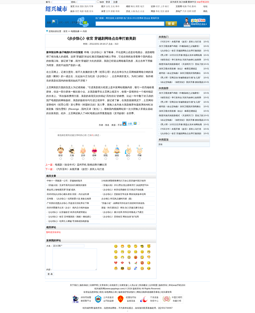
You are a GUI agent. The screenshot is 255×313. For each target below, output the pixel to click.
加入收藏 (183, 2)
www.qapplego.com (114, 288)
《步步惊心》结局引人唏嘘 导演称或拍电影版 (68, 221)
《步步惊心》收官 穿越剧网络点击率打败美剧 (180, 50)
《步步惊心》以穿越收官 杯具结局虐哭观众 (67, 212)
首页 (72, 6)
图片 (103, 6)
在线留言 (113, 285)
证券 (153, 6)
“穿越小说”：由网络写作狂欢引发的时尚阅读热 (122, 203)
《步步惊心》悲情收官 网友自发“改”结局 (120, 216)
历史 (128, 11)
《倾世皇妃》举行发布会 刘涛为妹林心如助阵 (180, 59)
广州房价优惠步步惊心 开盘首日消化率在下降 (68, 203)
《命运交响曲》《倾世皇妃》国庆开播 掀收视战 (181, 82)
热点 (137, 11)
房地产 (179, 11)
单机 (158, 11)
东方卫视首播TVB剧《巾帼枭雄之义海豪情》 (180, 46)
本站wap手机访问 (177, 285)
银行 (167, 6)
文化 (113, 6)
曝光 (133, 6)
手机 (189, 6)
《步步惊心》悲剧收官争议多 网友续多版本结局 (123, 194)
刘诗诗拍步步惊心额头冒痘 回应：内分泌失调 (68, 194)
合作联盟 (153, 285)
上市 (162, 6)
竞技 (162, 11)
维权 (128, 6)
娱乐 (72, 11)
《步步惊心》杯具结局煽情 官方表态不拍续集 (122, 189)
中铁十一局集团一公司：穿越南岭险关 (64, 180)
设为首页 (174, 2)
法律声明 (94, 285)
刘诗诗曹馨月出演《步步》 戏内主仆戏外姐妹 (68, 207)
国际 (82, 6)
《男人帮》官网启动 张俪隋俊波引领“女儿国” (180, 77)
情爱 (194, 11)
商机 (205, 11)
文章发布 (104, 285)
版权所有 (163, 285)
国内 (86, 6)
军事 (91, 6)
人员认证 (133, 285)
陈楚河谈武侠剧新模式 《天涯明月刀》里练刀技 (181, 64)
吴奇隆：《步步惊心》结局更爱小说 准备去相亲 (69, 198)
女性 (108, 6)
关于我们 (74, 285)
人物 (133, 11)
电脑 (184, 6)
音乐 (91, 11)
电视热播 (75, 31)
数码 (194, 6)
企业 (142, 11)
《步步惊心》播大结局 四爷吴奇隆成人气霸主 (122, 212)
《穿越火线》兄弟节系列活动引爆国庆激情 (66, 185)
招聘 (189, 11)
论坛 (205, 6)
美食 (77, 6)
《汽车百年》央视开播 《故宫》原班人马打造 (79, 169)
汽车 (184, 11)
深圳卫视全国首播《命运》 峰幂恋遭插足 (178, 68)
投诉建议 (143, 285)
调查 (137, 6)
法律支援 (123, 285)
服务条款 (84, 285)
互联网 (179, 6)
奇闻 (117, 11)
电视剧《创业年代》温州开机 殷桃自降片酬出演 (81, 164)
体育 (103, 11)
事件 (117, 6)
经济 (158, 6)
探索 (113, 11)
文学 (108, 11)
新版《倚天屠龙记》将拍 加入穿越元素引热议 (122, 207)
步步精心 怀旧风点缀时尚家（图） (117, 198)
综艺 (77, 11)
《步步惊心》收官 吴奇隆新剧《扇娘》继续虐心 (69, 216)
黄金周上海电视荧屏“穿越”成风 (61, 189)
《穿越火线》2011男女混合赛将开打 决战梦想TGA (124, 185)
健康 (167, 11)
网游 (153, 11)
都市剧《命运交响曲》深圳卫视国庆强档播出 (180, 73)
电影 (82, 11)
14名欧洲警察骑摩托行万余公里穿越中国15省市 (123, 180)
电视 (86, 11)
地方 (142, 6)
